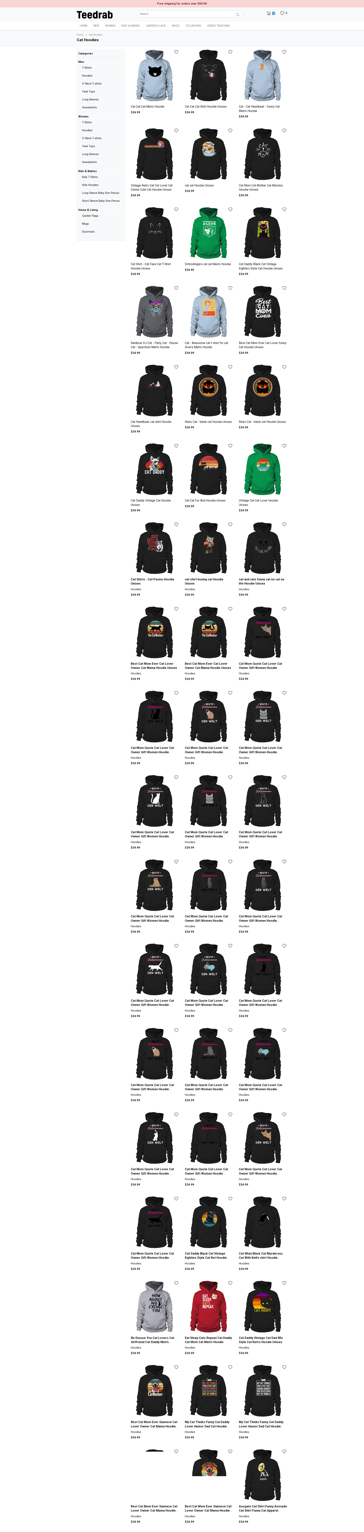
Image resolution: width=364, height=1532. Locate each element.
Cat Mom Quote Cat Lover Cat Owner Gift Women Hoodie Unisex (260, 668)
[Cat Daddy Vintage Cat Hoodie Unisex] (155, 470)
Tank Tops (88, 91)
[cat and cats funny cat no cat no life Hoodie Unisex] (263, 549)
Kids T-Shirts (90, 177)
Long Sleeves (90, 99)
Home (83, 25)
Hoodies (87, 75)
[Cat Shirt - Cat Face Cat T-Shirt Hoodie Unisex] (155, 234)
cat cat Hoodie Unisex (199, 185)
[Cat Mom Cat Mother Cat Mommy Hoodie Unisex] (263, 155)
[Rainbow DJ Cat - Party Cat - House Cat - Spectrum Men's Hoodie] (155, 312)
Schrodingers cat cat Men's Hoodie (208, 264)
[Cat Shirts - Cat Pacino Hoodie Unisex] (155, 549)
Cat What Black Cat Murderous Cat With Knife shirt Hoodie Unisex (261, 1258)
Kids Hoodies (90, 185)
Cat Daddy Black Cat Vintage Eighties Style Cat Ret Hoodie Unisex (206, 1258)
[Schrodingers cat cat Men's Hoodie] (209, 234)
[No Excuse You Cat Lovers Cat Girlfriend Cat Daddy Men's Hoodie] (155, 1307)
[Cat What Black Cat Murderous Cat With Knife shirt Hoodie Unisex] (263, 1223)
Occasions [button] (193, 25)
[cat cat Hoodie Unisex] (209, 155)
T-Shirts (87, 67)
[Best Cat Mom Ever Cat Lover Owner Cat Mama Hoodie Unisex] (155, 633)
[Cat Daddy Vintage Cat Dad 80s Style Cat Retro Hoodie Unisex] (263, 1307)
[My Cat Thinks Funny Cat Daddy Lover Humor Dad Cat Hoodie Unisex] (209, 1391)
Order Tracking (218, 25)
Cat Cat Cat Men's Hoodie (147, 106)
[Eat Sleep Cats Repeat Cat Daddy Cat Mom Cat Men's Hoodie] (209, 1307)
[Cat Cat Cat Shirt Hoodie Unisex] (209, 76)
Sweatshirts (89, 107)
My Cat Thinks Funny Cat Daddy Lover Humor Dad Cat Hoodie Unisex (207, 1426)
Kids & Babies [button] (130, 25)
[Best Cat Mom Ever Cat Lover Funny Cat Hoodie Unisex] (263, 312)
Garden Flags (90, 215)
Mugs (176, 25)
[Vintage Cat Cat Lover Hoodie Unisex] (263, 470)
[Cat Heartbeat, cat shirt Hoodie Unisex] (155, 391)
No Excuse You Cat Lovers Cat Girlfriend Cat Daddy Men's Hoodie (152, 1342)
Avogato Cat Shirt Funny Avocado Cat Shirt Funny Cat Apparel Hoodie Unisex (263, 1511)
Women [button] (110, 25)
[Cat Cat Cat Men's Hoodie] (155, 76)
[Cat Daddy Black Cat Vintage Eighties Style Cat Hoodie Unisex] (263, 234)
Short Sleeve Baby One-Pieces (101, 201)
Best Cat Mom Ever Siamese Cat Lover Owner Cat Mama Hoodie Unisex (154, 1426)
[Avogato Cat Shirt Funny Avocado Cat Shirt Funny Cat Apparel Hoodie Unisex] (263, 1476)
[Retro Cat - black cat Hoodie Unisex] (209, 391)
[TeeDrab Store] (95, 14)
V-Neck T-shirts (92, 83)
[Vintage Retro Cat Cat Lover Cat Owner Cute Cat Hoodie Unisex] (155, 155)
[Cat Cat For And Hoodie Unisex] (209, 470)
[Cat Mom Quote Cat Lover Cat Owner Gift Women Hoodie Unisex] (263, 633)
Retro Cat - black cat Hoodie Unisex (208, 422)
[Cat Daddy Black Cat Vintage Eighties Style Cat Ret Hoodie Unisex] (209, 1223)
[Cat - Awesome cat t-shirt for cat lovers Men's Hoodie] (209, 312)
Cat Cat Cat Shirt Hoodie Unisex (206, 106)
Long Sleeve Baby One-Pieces (100, 193)
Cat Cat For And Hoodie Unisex (205, 500)
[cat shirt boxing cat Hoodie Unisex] (209, 549)
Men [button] (96, 25)
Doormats (88, 231)
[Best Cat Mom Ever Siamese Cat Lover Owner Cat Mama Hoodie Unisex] (155, 1391)
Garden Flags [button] (156, 25)
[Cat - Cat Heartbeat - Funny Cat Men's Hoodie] (263, 76)
